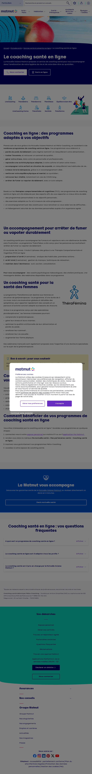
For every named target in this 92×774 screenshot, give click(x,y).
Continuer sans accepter (22, 413)
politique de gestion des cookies (35, 393)
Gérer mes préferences (32, 403)
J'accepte (59, 403)
